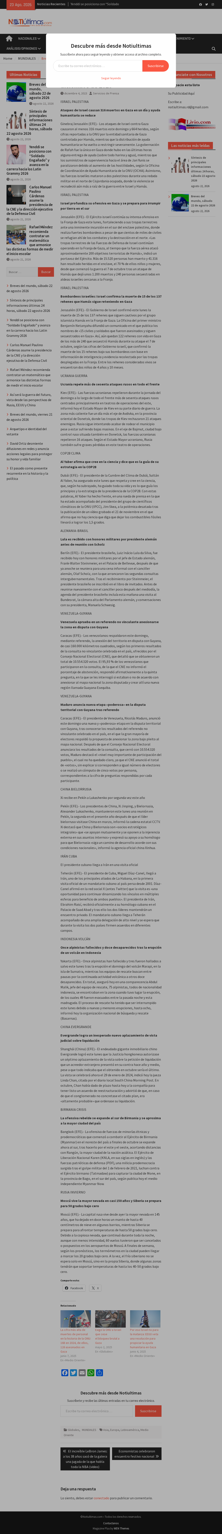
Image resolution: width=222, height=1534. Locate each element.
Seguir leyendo (111, 78)
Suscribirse (156, 66)
